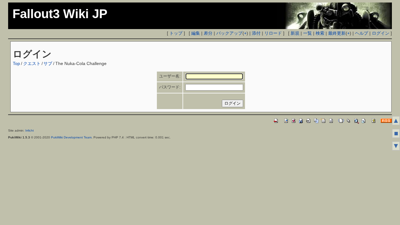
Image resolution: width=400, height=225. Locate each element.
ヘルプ (361, 33)
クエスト (32, 63)
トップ (175, 33)
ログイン (380, 33)
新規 (295, 33)
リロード (273, 33)
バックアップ (229, 33)
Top (16, 63)
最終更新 (337, 33)
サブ (47, 63)
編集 (195, 33)
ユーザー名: (170, 76)
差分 (208, 33)
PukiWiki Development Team (71, 137)
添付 (256, 33)
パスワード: (170, 87)
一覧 (307, 33)
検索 (320, 33)
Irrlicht (29, 130)
